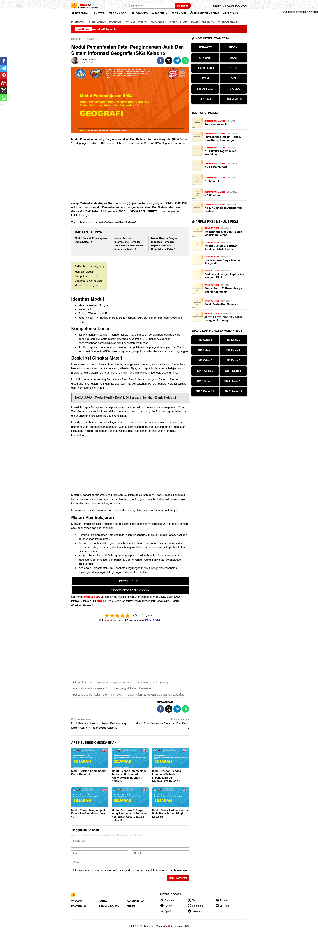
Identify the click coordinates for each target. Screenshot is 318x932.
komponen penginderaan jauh (114, 682)
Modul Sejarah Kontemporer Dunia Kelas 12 (91, 239)
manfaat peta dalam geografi (90, 688)
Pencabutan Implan (216, 124)
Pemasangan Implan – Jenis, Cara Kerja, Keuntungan (222, 138)
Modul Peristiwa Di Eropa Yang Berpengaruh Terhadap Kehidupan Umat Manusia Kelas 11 (130, 815)
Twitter (195, 900)
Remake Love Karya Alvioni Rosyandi (222, 261)
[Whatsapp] (3, 97)
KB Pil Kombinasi (215, 166)
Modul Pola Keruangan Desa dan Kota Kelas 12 (162, 723)
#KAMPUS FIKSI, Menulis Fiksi (215, 221)
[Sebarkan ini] (160, 60)
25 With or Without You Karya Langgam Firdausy (223, 318)
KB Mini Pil (211, 181)
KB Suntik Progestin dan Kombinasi (220, 152)
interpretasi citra (82, 682)
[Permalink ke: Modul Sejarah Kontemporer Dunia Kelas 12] (89, 758)
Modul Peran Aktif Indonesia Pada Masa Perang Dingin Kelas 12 (170, 813)
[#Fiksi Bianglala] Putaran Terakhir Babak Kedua (220, 247)
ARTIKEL (132, 906)
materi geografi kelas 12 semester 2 (133, 688)
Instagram (197, 905)
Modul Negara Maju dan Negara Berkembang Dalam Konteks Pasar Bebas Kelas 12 (98, 723)
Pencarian (183, 5)
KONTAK (103, 901)
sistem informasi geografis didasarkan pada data (156, 694)
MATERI (221, 121)
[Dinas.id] (84, 5)
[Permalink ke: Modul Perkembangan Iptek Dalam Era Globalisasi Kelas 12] (89, 797)
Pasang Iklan (135, 901)
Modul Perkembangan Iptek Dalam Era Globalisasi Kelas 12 (88, 813)
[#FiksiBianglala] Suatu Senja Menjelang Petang (223, 233)
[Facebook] (3, 61)
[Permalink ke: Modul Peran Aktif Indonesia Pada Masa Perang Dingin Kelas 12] (170, 797)
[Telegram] (3, 68)
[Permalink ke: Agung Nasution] (75, 60)
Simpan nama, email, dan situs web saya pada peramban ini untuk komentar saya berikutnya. (131, 870)
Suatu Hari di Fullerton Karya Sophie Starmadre (223, 290)
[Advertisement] (130, 173)
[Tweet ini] (168, 60)
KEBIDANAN (210, 121)
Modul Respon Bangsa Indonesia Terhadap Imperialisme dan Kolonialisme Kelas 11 (164, 243)
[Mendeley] (3, 83)
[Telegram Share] (177, 60)
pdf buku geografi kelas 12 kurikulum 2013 (98, 694)
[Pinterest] (3, 75)
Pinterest (224, 900)
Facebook (170, 900)
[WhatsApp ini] (185, 60)
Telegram (197, 911)
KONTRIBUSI (78, 906)
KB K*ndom (212, 195)
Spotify (168, 911)
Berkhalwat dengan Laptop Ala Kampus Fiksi (224, 275)
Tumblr (168, 905)
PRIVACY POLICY (109, 906)
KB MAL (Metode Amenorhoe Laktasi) (223, 209)
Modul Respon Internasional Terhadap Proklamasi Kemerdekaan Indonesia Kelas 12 (129, 243)
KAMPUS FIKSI (211, 228)
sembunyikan (95, 266)
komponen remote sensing (152, 682)
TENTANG (76, 901)
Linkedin (224, 905)
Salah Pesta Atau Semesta (221, 304)
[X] (3, 90)
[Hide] (1, 105)
